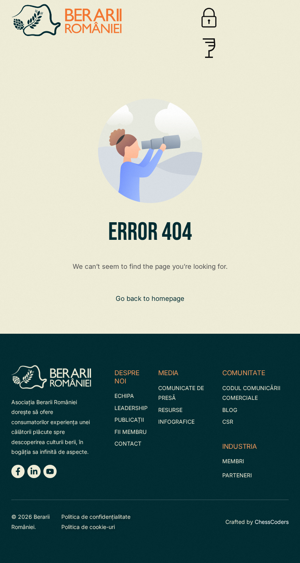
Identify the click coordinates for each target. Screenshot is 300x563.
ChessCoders (272, 521)
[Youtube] (50, 471)
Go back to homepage (150, 298)
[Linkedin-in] (34, 471)
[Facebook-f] (18, 471)
